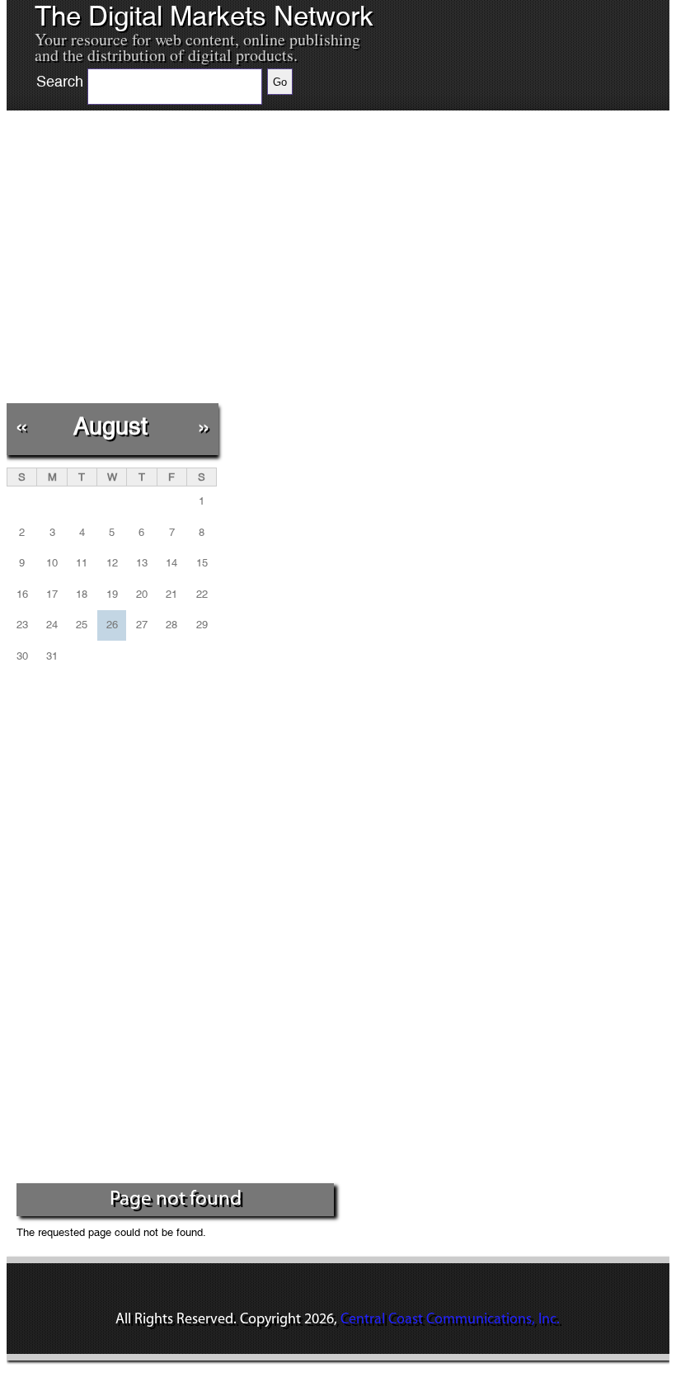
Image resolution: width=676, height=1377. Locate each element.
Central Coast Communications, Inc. (450, 1320)
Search (59, 81)
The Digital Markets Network (204, 16)
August (110, 425)
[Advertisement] (197, 267)
